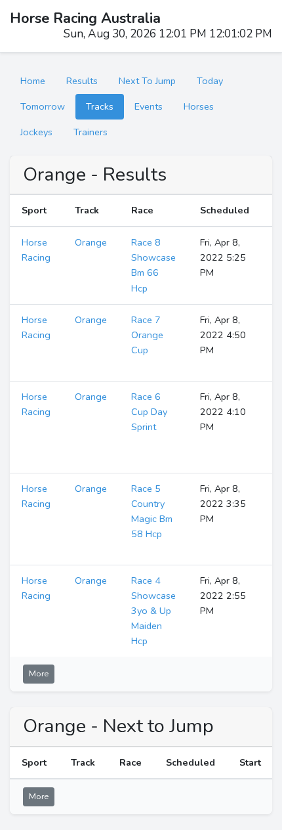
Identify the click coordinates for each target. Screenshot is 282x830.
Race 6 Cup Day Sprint (149, 411)
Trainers (90, 132)
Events (148, 106)
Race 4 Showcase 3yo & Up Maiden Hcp (153, 610)
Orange (91, 242)
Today (210, 80)
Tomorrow (42, 106)
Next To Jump (147, 80)
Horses (199, 106)
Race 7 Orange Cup (147, 335)
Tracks (99, 106)
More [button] (39, 673)
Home (32, 80)
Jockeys (36, 132)
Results (82, 80)
